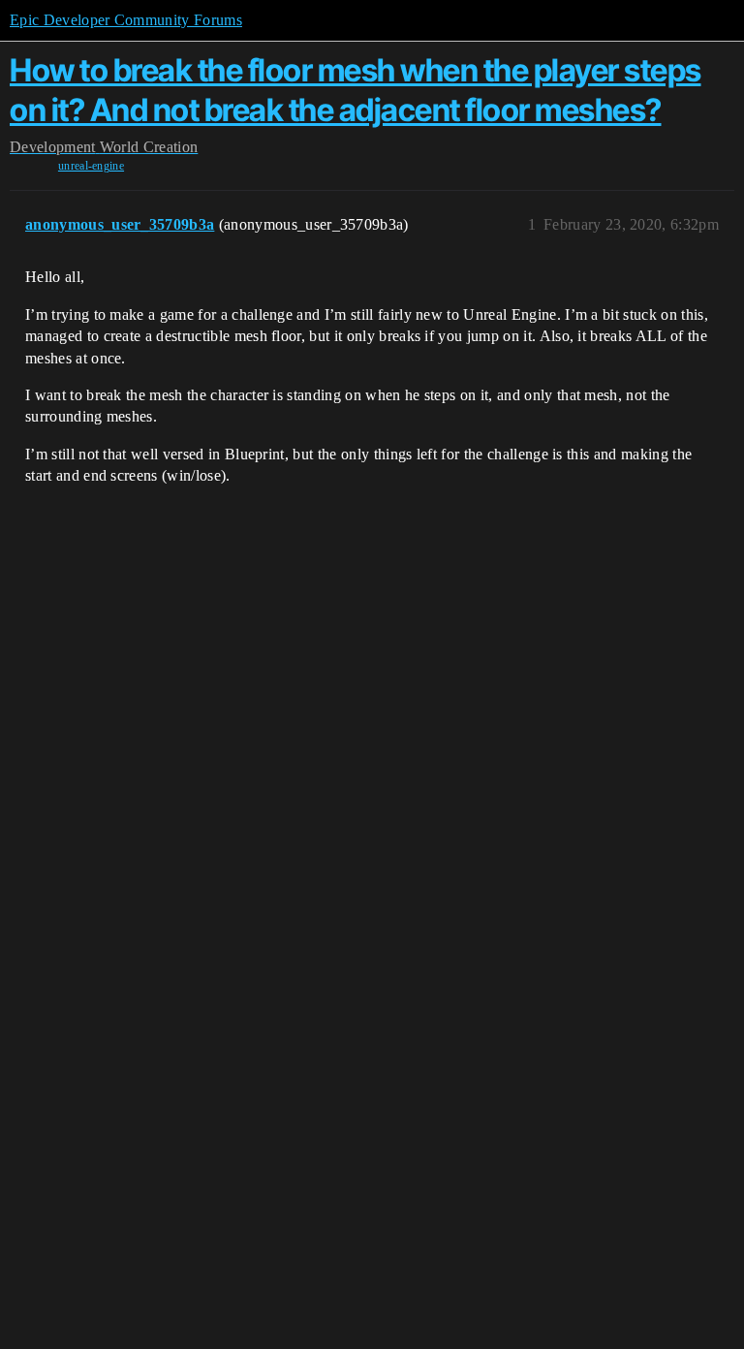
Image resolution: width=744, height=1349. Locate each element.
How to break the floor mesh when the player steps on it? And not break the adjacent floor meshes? (355, 89)
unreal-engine (91, 166)
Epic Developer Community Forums (126, 20)
